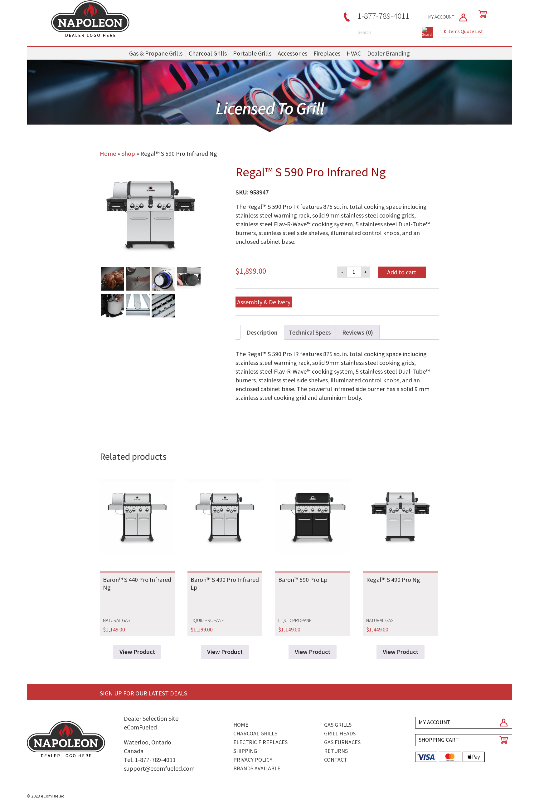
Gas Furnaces (342, 742)
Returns (336, 750)
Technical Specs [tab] (310, 332)
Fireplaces (326, 53)
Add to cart (401, 272)
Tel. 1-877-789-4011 (150, 759)
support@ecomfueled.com (159, 768)
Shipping (245, 750)
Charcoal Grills (208, 53)
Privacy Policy (252, 759)
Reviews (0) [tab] (357, 332)
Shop (128, 153)
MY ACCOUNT (441, 17)
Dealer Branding (388, 53)
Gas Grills (338, 724)
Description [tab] (262, 332)
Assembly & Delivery (263, 302)
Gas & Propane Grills (155, 53)
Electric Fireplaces (260, 742)
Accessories (292, 53)
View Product (137, 651)
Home (108, 153)
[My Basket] (481, 14)
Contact (335, 759)
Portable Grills (252, 53)
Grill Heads (340, 733)
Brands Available (256, 768)
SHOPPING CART (439, 739)
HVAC (354, 53)
